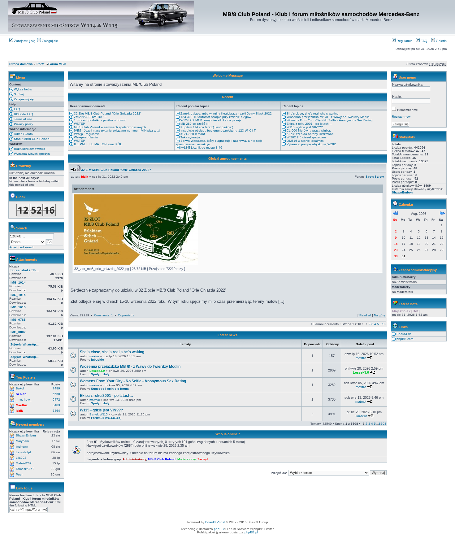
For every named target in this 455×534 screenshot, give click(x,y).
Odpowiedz (126, 315)
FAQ (423, 41)
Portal (41, 64)
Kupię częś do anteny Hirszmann (310, 134)
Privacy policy (23, 124)
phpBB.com (404, 339)
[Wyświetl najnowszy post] (73, 169)
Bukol (20, 388)
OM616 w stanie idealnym (304, 140)
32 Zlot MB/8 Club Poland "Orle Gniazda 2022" (107, 113)
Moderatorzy (186, 459)
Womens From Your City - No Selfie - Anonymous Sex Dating (329, 120)
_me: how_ (24, 399)
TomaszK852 (25, 469)
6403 (56, 405)
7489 (56, 388)
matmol (94, 400)
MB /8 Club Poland (162, 459)
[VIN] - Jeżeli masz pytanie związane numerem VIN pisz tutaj (116, 130)
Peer (19, 474)
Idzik (19, 410)
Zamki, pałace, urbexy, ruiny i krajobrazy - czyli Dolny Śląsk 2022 (226, 113)
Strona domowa (21, 64)
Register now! (401, 116)
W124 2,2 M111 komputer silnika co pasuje (210, 120)
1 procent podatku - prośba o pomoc (99, 120)
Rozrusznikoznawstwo (29, 148)
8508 (382, 423)
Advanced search (21, 247)
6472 (56, 399)
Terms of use (22, 119)
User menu (407, 77)
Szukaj (18, 94)
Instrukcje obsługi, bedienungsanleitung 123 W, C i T (218, 130)
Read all (365, 315)
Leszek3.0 (97, 370)
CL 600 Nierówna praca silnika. (308, 130)
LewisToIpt (23, 452)
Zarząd (202, 459)
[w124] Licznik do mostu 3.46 (201, 147)
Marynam (22, 441)
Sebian (21, 394)
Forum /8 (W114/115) (106, 417)
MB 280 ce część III (194, 123)
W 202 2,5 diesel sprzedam (306, 137)
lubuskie (97, 359)
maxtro (94, 356)
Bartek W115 (98, 414)
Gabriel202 (24, 463)
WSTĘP (79, 123)
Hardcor (361, 416)
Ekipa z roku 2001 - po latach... (309, 123)
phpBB (219, 529)
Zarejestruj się (24, 41)
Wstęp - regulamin (86, 134)
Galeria (441, 41)
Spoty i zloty (375, 176)
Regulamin (404, 41)
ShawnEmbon (26, 435)
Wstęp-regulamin (85, 137)
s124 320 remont (192, 134)
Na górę (379, 315)
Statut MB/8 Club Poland (31, 139)
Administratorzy (134, 459)
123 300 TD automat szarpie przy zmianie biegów (215, 117)
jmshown (22, 446)
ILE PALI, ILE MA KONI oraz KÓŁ (97, 144)
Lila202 (21, 457)
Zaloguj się (49, 41)
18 (384, 324)
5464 (56, 410)
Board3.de (404, 334)
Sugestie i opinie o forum (110, 388)
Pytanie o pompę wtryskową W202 (311, 144)
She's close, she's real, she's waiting (312, 113)
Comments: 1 (103, 315)
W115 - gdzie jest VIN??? (304, 127)
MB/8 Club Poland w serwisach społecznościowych (109, 127)
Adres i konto (23, 134)
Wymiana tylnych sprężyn (31, 153)
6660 (56, 394)
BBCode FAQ (23, 114)
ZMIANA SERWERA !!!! (89, 117)
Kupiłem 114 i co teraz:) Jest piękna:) (206, 127)
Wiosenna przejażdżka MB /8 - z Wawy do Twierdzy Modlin (328, 117)
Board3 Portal (215, 522)
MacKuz (22, 405)
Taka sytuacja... (191, 137)
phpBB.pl (251, 532)
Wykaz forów (22, 89)
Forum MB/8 (57, 64)
